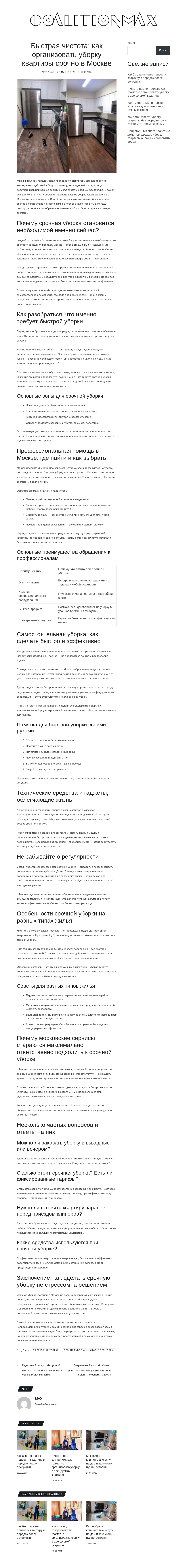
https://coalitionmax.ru (46, 1404)
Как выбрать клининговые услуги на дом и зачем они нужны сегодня (145, 106)
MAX (52, 72)
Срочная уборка (74, 1350)
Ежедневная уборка (45, 1350)
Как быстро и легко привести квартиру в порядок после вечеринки (146, 78)
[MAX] (24, 1404)
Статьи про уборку (102, 1350)
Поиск (131, 43)
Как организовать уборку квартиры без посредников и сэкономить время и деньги (146, 120)
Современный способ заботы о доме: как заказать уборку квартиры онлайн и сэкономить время (148, 136)
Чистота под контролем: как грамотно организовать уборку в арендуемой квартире (148, 92)
